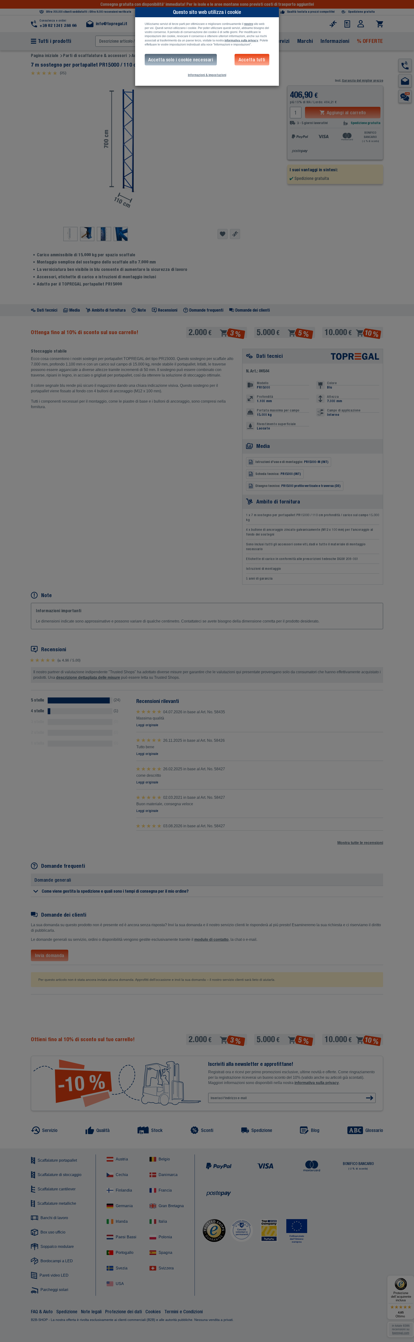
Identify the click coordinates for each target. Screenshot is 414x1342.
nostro (248, 24)
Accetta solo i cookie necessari (180, 59)
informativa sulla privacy (241, 40)
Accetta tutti (252, 59)
